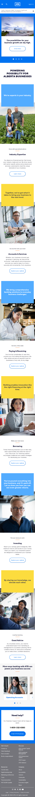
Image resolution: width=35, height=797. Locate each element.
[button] (2, 4)
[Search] (6, 4)
